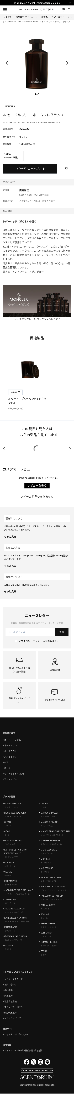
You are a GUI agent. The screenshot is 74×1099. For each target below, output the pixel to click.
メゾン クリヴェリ (48, 816)
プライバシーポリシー (30, 640)
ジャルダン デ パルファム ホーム (17, 894)
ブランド (7, 16)
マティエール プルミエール (51, 844)
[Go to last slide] (7, 63)
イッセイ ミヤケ (10, 884)
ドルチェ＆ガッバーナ (13, 844)
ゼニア (43, 955)
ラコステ (7, 949)
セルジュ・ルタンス (48, 927)
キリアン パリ (9, 931)
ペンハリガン (46, 909)
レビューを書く (37, 485)
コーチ (7, 835)
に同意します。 (38, 640)
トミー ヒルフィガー (49, 945)
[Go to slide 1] (35, 94)
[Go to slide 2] (38, 94)
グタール (7, 875)
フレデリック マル (11, 857)
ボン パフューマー (11, 807)
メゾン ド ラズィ (47, 826)
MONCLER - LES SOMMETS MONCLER (24, 21)
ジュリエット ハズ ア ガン (14, 912)
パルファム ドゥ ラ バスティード (53, 890)
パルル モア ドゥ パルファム (51, 899)
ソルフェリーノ (47, 936)
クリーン (7, 826)
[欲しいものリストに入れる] (66, 168)
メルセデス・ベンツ (48, 853)
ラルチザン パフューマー (14, 940)
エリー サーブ (9, 866)
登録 (61, 631)
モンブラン (45, 872)
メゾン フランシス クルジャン (52, 835)
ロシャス (44, 918)
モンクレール (46, 862)
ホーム (5, 21)
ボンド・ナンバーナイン (13, 816)
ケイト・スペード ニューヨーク (16, 921)
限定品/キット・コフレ (26, 16)
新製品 (44, 16)
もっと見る (10, 536)
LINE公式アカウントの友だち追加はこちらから (39, 2)
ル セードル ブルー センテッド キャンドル (27, 400)
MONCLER (10, 106)
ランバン (44, 807)
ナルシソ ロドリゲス (49, 881)
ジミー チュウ (9, 903)
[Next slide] (67, 63)
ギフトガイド (58, 16)
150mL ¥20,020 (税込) (11, 156)
